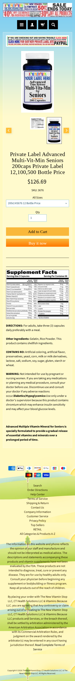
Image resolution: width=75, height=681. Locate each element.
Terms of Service (37, 499)
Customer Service (37, 516)
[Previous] (8, 130)
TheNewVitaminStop (32, 670)
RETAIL (37, 529)
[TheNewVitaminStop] (37, 10)
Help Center (37, 494)
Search (37, 486)
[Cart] (42, 24)
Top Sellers (37, 525)
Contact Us (37, 508)
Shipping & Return (37, 503)
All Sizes (38, 198)
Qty (37, 212)
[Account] (32, 24)
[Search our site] (53, 24)
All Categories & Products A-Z (37, 534)
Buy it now (38, 243)
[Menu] (21, 24)
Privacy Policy (37, 521)
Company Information (37, 512)
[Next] (66, 130)
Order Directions (37, 490)
